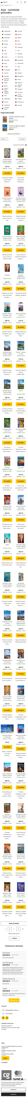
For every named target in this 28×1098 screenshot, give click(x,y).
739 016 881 (9, 1013)
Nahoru (15, 938)
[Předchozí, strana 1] (10, 929)
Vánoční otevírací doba (7, 1054)
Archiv (5, 1058)
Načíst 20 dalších (14, 923)
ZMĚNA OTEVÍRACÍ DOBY (8, 1051)
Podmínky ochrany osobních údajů (10, 1027)
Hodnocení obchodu (14, 946)
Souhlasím (13, 1094)
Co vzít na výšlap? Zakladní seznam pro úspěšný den (11, 1047)
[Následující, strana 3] (18, 929)
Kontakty (3, 1029)
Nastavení (13, 1089)
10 (22, 929)
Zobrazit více (14, 1000)
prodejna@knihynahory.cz (12, 1010)
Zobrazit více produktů (13, 134)
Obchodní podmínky (6, 1026)
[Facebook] (3, 1018)
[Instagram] (7, 1018)
